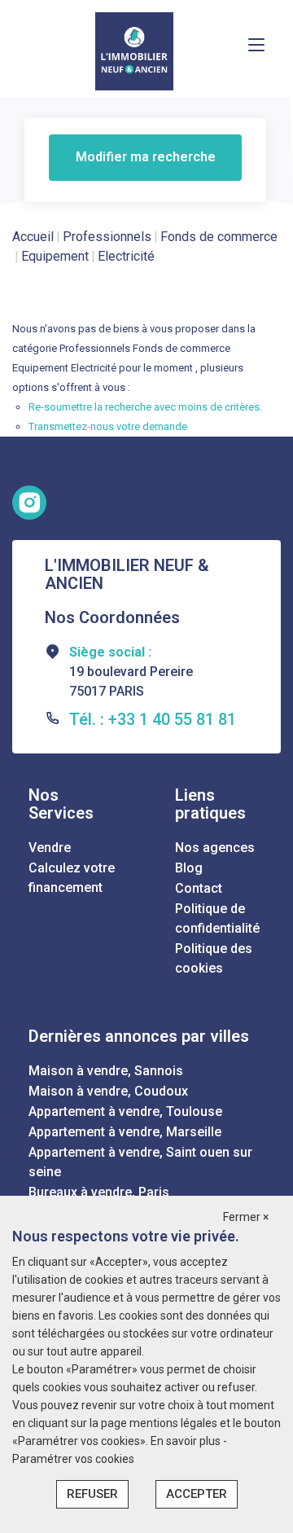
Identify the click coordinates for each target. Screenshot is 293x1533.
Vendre (49, 847)
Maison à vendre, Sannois (105, 1070)
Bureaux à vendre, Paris (98, 1192)
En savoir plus (187, 1440)
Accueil (33, 236)
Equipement (55, 256)
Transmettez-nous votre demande (107, 426)
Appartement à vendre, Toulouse (125, 1111)
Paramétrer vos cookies (73, 1458)
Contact (198, 888)
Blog (189, 868)
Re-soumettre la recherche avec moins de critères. (145, 407)
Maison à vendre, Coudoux (108, 1091)
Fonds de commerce (219, 236)
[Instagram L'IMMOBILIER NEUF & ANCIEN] (29, 502)
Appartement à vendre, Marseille (124, 1132)
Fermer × (246, 1216)
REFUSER (92, 1494)
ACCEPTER (196, 1494)
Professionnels (107, 236)
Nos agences (215, 847)
